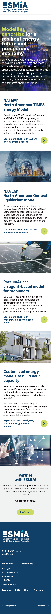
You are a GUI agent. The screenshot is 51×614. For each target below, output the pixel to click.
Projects (7, 590)
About (26, 590)
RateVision (7, 576)
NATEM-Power (10, 572)
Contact (38, 590)
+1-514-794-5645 (11, 550)
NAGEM (6, 580)
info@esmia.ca (9, 554)
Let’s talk (25, 512)
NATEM (6, 568)
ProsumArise (9, 584)
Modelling (27, 563)
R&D (17, 590)
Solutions (7, 563)
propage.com (43, 606)
